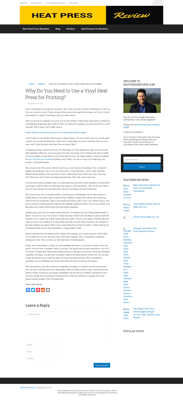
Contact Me (73, 3)
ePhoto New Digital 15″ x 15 (146, 217)
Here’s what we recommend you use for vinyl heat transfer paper (56, 132)
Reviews (70, 29)
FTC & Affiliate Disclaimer (55, 3)
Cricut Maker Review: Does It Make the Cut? (146, 205)
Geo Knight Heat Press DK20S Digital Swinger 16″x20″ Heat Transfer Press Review (146, 313)
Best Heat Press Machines (36, 29)
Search (142, 167)
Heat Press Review (28, 388)
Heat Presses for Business (94, 29)
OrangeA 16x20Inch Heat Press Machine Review (145, 229)
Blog (58, 29)
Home (32, 84)
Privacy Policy (36, 3)
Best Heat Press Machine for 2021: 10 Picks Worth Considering (146, 188)
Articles (41, 84)
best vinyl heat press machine (40, 159)
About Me (23, 3)
